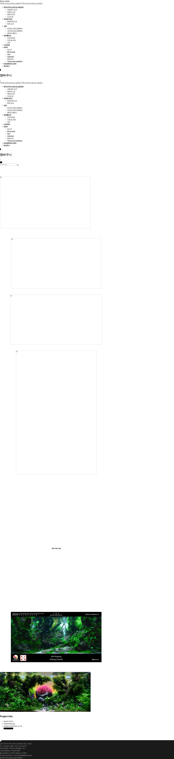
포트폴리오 (7, 35)
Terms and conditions (14, 61)
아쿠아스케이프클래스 (15, 28)
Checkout (10, 57)
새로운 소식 (11, 12)
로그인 (9, 49)
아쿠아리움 (11, 38)
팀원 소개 (10, 24)
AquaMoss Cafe (10, 64)
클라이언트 (11, 14)
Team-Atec (8, 19)
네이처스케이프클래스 (15, 31)
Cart (8, 54)
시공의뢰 (7, 45)
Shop (6, 47)
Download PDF (8, 728)
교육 (5, 26)
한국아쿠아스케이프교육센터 (14, 7)
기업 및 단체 (11, 40)
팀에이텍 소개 (12, 21)
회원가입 (10, 59)
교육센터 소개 (12, 9)
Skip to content (5, 1)
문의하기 (7, 66)
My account (11, 52)
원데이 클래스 (12, 33)
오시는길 (10, 17)
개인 (8, 42)
